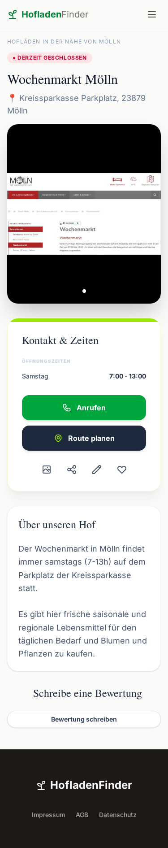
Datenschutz (118, 814)
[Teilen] (72, 469)
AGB (82, 814)
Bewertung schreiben (84, 719)
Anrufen (91, 407)
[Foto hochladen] (47, 469)
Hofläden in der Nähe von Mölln (64, 41)
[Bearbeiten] (97, 469)
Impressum (48, 814)
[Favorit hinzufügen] (122, 469)
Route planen (91, 438)
